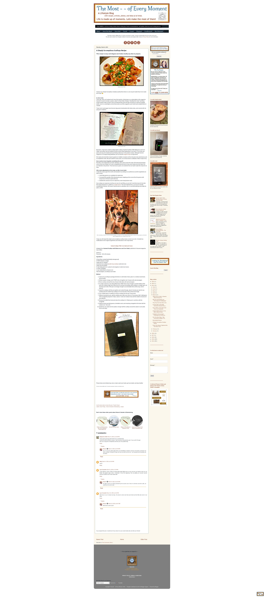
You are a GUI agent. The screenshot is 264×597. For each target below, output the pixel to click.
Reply (101, 443)
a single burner (117, 184)
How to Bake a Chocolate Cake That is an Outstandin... (159, 308)
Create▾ (132, 31)
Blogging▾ (139, 31)
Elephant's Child (103, 436)
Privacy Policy (146, 36)
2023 (153, 281)
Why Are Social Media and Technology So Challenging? (159, 300)
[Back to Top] (260, 594)
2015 (153, 339)
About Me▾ (117, 31)
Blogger (156, 586)
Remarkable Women (157, 320)
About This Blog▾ (107, 31)
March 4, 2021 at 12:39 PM (114, 448)
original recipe (127, 154)
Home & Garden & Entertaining (113, 406)
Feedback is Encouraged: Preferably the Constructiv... (159, 314)
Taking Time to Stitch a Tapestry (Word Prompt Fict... (160, 297)
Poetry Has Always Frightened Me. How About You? (160, 326)
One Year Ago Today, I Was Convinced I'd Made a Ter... (159, 318)
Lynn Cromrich (103, 469)
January (155, 330)
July (154, 287)
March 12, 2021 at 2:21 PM (113, 493)
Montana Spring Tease (114, 427)
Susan (104, 448)
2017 (153, 335)
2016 (153, 337)
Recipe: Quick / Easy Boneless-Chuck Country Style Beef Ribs (161, 199)
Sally (101, 461)
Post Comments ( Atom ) (107, 542)
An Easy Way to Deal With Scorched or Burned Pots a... (159, 305)
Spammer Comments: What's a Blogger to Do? (161, 220)
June (154, 289)
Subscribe (132, 566)
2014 (153, 341)
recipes (122, 406)
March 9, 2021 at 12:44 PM (114, 481)
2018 (153, 333)
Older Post (144, 539)
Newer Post (99, 539)
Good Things (103, 406)
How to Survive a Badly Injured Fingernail (161, 210)
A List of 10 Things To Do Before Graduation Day (137, 427)
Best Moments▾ (159, 31)
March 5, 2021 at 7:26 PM (112, 469)
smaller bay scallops (113, 264)
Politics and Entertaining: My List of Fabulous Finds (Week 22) (102, 428)
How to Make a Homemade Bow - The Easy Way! (161, 230)
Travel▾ (125, 31)
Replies (102, 446)
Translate (120, 582)
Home (98, 31)
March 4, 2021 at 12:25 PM (114, 436)
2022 (153, 283)
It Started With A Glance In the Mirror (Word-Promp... (159, 311)
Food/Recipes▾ (148, 31)
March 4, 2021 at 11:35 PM (108, 461)
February (155, 329)
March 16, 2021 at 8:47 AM (114, 503)
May (154, 290)
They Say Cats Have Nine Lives (159, 302)
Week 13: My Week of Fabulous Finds (125, 427)
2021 (153, 285)
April (154, 292)
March (154, 294)
